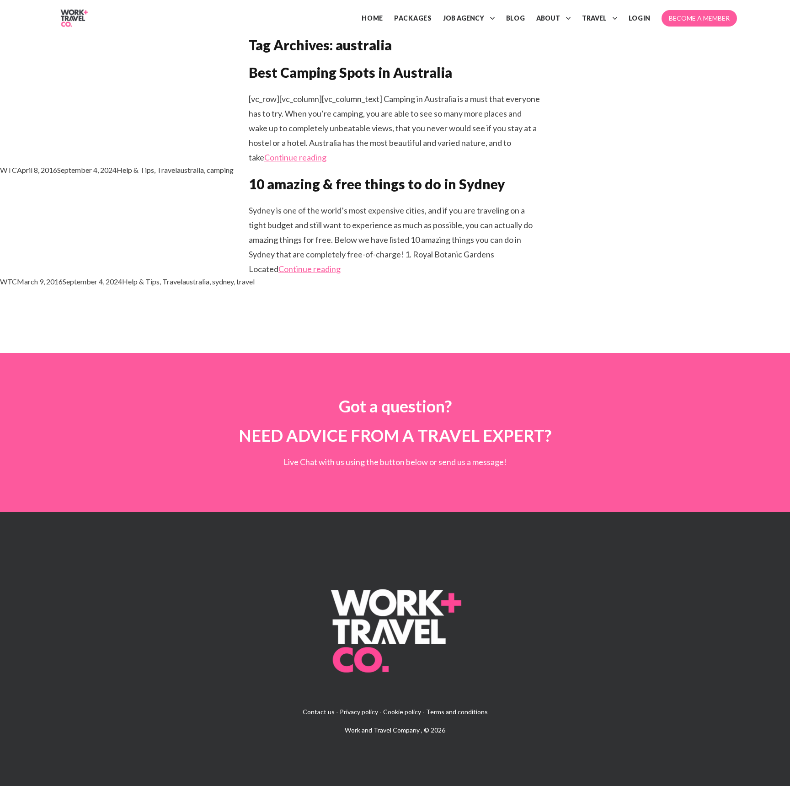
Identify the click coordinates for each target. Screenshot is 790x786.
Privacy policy (359, 712)
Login (640, 18)
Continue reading (295, 157)
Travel (594, 18)
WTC (8, 170)
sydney (223, 281)
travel (245, 281)
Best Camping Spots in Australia (350, 72)
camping (220, 170)
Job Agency (463, 18)
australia (190, 170)
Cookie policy (402, 712)
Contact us (319, 712)
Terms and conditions (457, 712)
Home (372, 18)
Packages (413, 18)
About (548, 18)
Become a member (699, 18)
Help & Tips (135, 170)
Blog (515, 18)
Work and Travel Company (383, 730)
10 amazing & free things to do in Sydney (377, 184)
